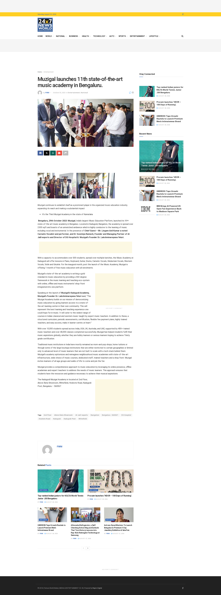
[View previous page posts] (83, 548)
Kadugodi (57, 419)
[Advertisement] (110, 6)
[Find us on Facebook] (182, 14)
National (60, 36)
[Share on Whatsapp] (53, 153)
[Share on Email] (59, 153)
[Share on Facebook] (40, 153)
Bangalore (95, 415)
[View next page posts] (88, 548)
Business (73, 36)
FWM (47, 93)
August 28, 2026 (52, 502)
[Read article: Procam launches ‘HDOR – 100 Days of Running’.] (110, 480)
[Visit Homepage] (45, 25)
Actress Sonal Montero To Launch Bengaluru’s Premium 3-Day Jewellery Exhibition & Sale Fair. (118, 527)
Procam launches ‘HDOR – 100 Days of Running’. (109, 496)
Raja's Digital (97, 588)
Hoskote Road (44, 419)
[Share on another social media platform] (65, 153)
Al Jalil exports (82, 415)
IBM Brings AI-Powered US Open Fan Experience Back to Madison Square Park (169, 209)
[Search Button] (182, 36)
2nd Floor (47, 415)
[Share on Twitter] (46, 153)
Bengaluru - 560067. (110, 415)
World (49, 36)
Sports (122, 36)
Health (85, 36)
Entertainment (137, 36)
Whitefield (83, 419)
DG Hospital (126, 415)
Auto (111, 36)
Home (40, 36)
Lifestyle (153, 36)
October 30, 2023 (59, 93)
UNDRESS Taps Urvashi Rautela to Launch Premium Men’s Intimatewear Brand (51, 527)
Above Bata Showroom (63, 415)
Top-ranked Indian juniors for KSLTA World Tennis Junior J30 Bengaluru (170, 90)
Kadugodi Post (70, 419)
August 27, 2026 (85, 538)
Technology (99, 36)
